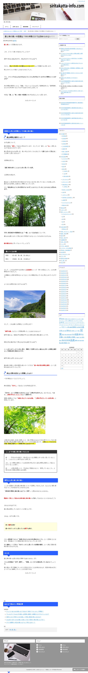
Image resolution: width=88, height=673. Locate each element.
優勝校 (74, 327)
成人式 (63, 164)
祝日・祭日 (63, 237)
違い (15, 629)
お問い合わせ (16, 26)
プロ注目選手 (65, 146)
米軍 (79, 340)
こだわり (66, 322)
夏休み (69, 331)
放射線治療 (69, 334)
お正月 (63, 161)
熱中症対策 (66, 340)
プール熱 (74, 324)
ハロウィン (64, 195)
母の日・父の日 (65, 189)
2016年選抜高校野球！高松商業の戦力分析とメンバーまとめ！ (72, 108)
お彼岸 (63, 200)
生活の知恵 (63, 227)
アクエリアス (71, 322)
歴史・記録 (64, 151)
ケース (79, 322)
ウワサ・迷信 (64, 246)
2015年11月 (64, 279)
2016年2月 (63, 273)
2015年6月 (63, 287)
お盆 (63, 192)
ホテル (77, 324)
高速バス (67, 343)
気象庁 (78, 337)
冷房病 (78, 327)
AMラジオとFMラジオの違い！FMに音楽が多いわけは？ (23, 617)
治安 (81, 337)
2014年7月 (63, 310)
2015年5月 (63, 289)
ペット (62, 244)
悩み (63, 334)
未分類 (62, 252)
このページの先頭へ (80, 669)
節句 (63, 169)
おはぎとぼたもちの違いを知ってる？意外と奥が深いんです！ (25, 619)
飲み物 (61, 343)
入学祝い (66, 186)
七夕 (65, 173)
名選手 (63, 149)
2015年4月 (63, 291)
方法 (73, 334)
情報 (66, 334)
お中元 (61, 322)
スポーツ (63, 210)
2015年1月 (63, 298)
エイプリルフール (66, 202)
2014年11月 (64, 302)
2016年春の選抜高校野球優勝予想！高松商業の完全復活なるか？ (72, 103)
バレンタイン (65, 179)
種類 (76, 340)
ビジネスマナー (64, 254)
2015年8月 (63, 283)
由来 (72, 340)
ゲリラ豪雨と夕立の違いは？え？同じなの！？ (20, 622)
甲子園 (62, 134)
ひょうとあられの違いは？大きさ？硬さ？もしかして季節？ (24, 611)
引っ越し (63, 260)
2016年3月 (63, 271)
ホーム (6, 26)
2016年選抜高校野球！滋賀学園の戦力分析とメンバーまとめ (72, 119)
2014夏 (64, 136)
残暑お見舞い (71, 337)
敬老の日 (64, 205)
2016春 (64, 143)
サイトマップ (35, 26)
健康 (71, 327)
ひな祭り (66, 171)
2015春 (64, 141)
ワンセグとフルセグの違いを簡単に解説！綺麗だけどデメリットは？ (27, 614)
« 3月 (62, 368)
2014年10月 (64, 304)
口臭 (82, 327)
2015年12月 (64, 277)
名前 (63, 330)
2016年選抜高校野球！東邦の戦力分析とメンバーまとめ (72, 124)
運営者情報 (25, 26)
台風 (60, 330)
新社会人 (64, 229)
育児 (62, 262)
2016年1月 (63, 275)
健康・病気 (63, 233)
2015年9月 (63, 281)
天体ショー (74, 330)
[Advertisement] (30, 114)
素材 (81, 340)
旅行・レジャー (64, 212)
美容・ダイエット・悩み (66, 231)
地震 (65, 330)
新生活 (62, 207)
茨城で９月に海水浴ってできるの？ (69, 77)
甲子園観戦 (64, 154)
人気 (68, 327)
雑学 (14, 40)
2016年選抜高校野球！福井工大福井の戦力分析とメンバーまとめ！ (72, 113)
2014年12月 (64, 300)
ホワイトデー (65, 182)
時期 (76, 334)
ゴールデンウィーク (67, 214)
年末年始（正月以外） (67, 197)
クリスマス (64, 158)
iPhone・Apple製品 (65, 250)
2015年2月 (63, 295)
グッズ (75, 322)
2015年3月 (63, 293)
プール (70, 324)
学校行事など (65, 184)
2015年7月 (63, 285)
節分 (63, 166)
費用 (83, 340)
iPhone (61, 319)
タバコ (66, 324)
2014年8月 (63, 308)
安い (79, 330)
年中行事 (63, 156)
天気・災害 (63, 242)
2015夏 (64, 138)
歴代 (65, 337)
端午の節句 (66, 176)
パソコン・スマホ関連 (66, 248)
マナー (62, 256)
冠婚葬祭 (63, 240)
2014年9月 (63, 306)
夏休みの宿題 (64, 258)
